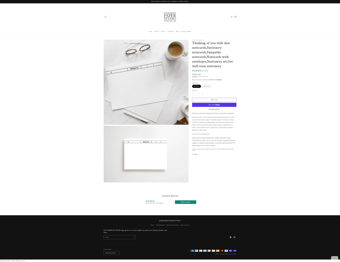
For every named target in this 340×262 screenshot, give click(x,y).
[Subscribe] (133, 237)
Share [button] (195, 154)
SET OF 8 (196, 86)
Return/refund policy (173, 225)
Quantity (194, 90)
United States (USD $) (110, 253)
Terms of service (184, 225)
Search (153, 225)
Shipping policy (160, 225)
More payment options (214, 109)
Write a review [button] (185, 202)
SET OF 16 (206, 86)
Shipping (194, 76)
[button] (105, 17)
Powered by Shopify (232, 254)
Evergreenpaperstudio (223, 254)
